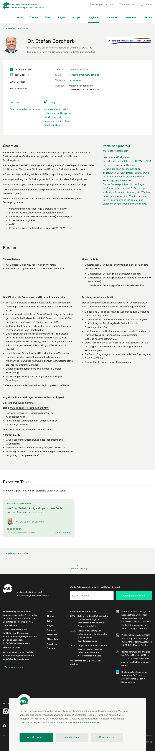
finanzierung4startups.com (25, 109)
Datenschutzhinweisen (86, 722)
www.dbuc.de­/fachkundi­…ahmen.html (30, 429)
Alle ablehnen (71, 737)
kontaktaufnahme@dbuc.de (84, 74)
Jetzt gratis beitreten (134, 595)
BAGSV (29, 652)
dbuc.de (14, 102)
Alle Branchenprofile (16, 28)
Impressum (75, 80)
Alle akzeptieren (36, 737)
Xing (52, 102)
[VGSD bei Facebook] (4, 727)
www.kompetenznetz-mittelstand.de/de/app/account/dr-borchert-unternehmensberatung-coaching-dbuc (59, 117)
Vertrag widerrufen (13, 667)
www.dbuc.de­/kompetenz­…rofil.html (49, 385)
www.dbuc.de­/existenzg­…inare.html (29, 407)
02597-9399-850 (78, 69)
